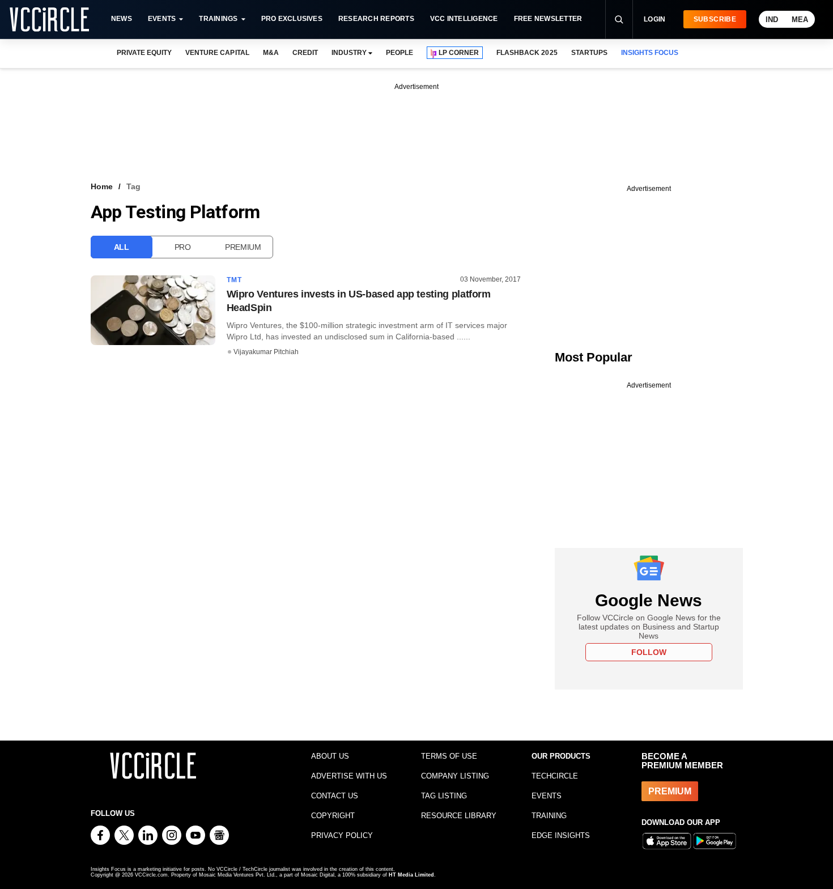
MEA (800, 19)
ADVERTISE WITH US (349, 776)
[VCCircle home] (49, 19)
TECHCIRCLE (555, 776)
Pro (183, 247)
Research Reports (376, 19)
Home (102, 186)
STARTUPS (589, 53)
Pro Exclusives (291, 19)
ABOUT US (330, 756)
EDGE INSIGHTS (561, 835)
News (121, 19)
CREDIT (305, 53)
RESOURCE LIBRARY (458, 815)
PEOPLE (399, 53)
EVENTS (547, 796)
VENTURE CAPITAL (217, 53)
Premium (243, 247)
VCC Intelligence (464, 19)
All (121, 247)
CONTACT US (334, 796)
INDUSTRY (349, 53)
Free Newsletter (548, 19)
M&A (271, 53)
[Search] (618, 19)
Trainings (218, 19)
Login (655, 19)
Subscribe (715, 19)
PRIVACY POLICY (342, 835)
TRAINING (549, 815)
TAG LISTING (444, 796)
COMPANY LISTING (455, 776)
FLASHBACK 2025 (526, 53)
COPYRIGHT (333, 815)
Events (162, 19)
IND (772, 19)
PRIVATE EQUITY (144, 53)
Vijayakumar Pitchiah (266, 352)
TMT (235, 280)
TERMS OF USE (449, 756)
